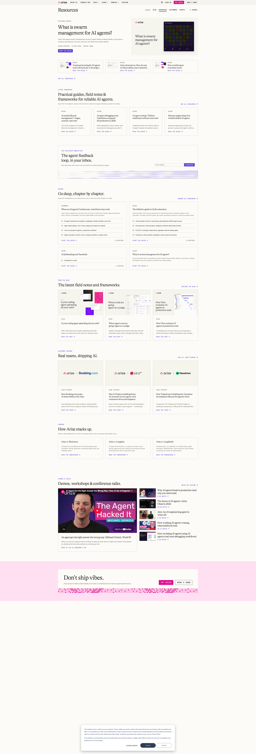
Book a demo (183, 582)
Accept (148, 745)
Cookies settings (132, 745)
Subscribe (189, 165)
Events (182, 10)
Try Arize (179, 2)
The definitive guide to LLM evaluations (149, 209)
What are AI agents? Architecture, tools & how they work (85, 209)
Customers (173, 10)
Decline (164, 745)
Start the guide (68, 240)
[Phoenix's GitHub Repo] (162, 2)
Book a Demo (192, 2)
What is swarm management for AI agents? (150, 254)
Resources (163, 10)
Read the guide (65, 51)
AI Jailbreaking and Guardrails (74, 254)
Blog (154, 10)
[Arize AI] (62, 2)
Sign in (168, 2)
